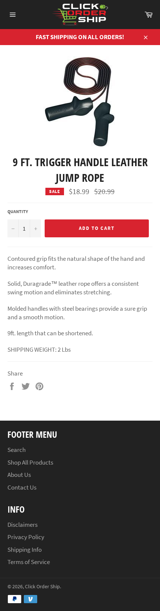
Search (16, 450)
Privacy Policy (25, 537)
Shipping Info (24, 549)
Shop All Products (30, 462)
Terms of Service (28, 562)
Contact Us (21, 487)
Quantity (17, 211)
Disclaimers (22, 524)
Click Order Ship (42, 586)
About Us (19, 475)
